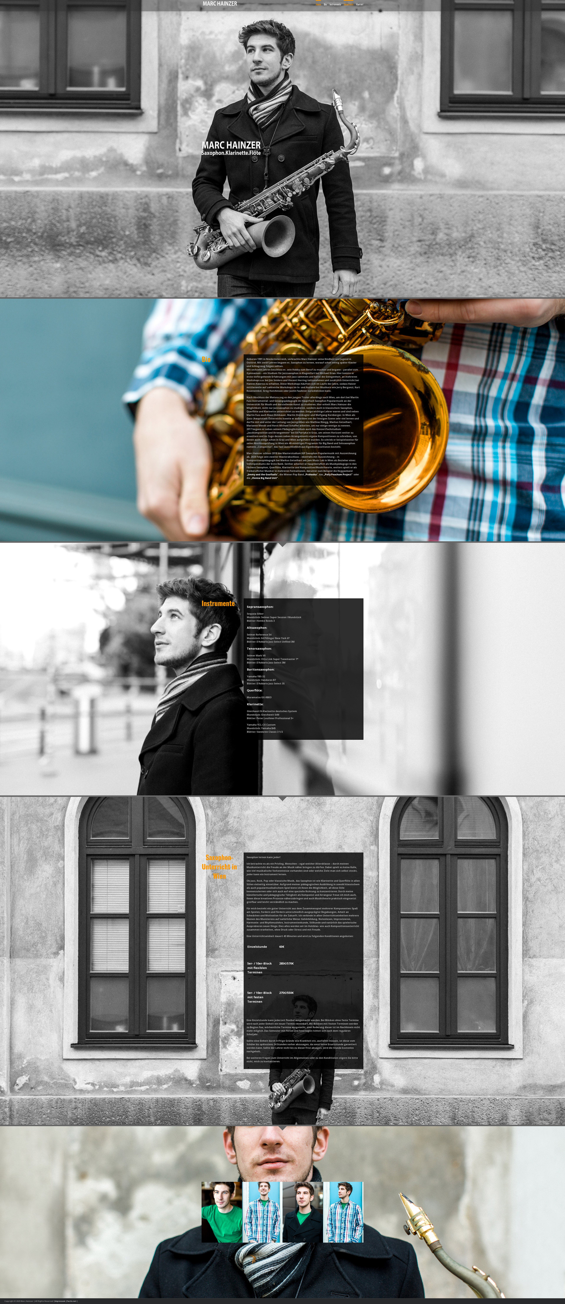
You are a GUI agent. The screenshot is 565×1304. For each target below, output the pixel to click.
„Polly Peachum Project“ (338, 474)
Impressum (60, 1301)
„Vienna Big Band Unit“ (264, 478)
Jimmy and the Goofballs (262, 474)
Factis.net (71, 1301)
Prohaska (311, 474)
